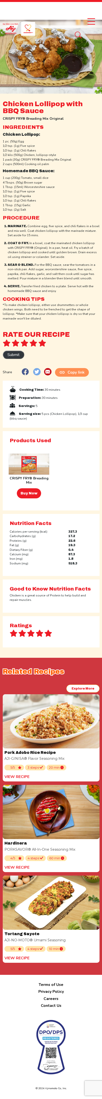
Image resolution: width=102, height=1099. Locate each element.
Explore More (83, 688)
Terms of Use (51, 984)
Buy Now (29, 493)
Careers (51, 998)
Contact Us (51, 1005)
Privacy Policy (51, 991)
